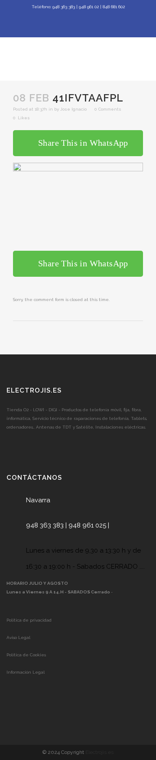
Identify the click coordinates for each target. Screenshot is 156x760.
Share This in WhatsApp (83, 142)
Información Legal (25, 672)
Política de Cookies (26, 654)
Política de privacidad (29, 620)
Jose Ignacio (73, 109)
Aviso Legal (18, 637)
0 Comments (107, 109)
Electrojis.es (99, 752)
